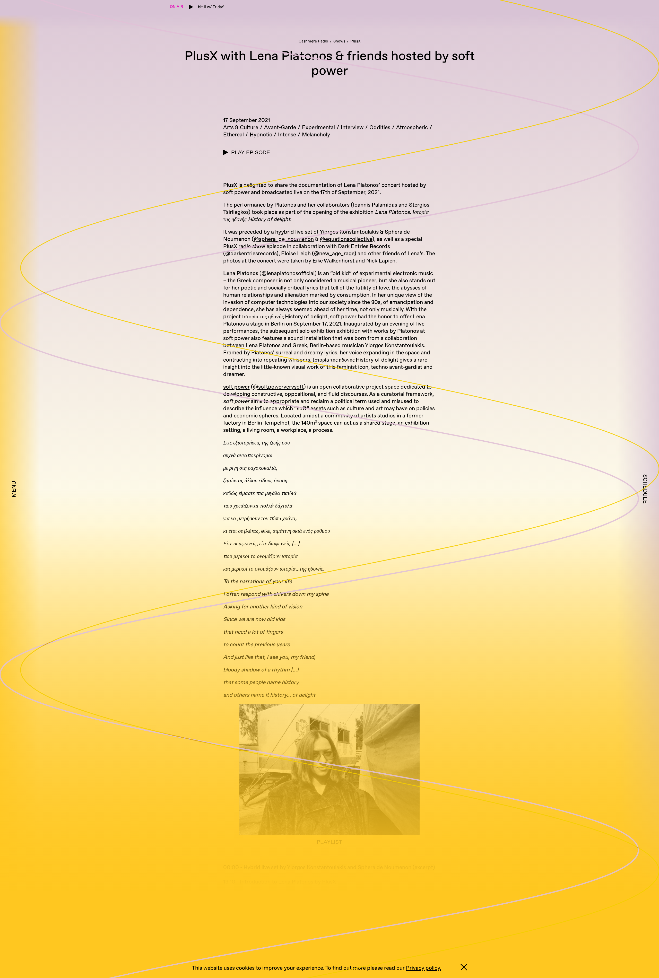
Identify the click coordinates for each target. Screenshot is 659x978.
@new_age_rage (334, 253)
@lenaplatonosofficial (288, 273)
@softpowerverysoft (278, 386)
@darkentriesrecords (250, 253)
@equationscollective (346, 239)
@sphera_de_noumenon (284, 239)
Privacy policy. (423, 968)
